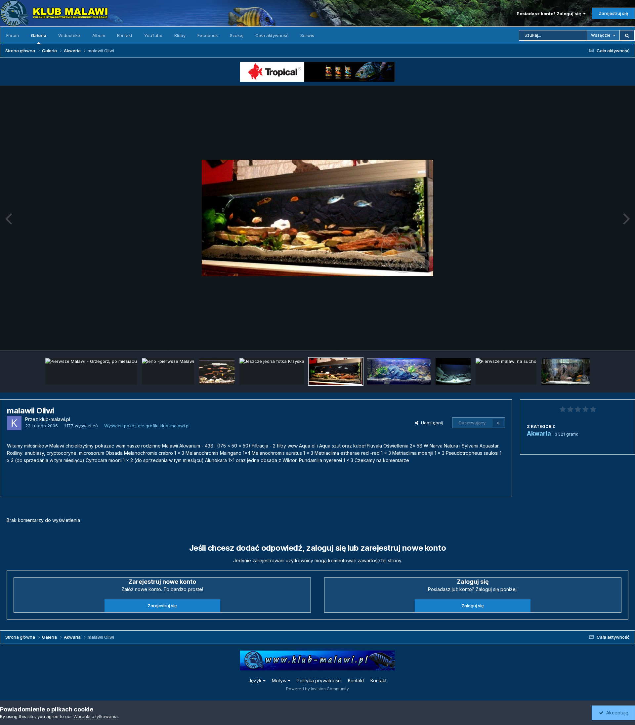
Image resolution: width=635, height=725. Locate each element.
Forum (12, 35)
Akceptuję (616, 712)
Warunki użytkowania (95, 716)
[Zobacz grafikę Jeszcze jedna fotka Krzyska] (271, 371)
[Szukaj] (627, 35)
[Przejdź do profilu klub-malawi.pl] (14, 423)
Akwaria (539, 433)
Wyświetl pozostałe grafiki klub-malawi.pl (147, 425)
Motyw (280, 680)
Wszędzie (601, 35)
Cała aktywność (271, 35)
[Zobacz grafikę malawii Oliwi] (335, 371)
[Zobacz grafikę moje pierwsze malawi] (453, 371)
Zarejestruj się (613, 13)
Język (255, 680)
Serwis (307, 35)
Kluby (180, 35)
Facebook (207, 35)
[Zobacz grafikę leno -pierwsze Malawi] (168, 371)
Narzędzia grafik (603, 338)
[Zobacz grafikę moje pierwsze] (565, 371)
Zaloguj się (472, 605)
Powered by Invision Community (317, 688)
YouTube (153, 35)
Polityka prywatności (319, 680)
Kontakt (124, 35)
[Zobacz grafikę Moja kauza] (399, 371)
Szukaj (236, 35)
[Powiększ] (317, 218)
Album (98, 35)
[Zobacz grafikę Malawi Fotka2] (216, 371)
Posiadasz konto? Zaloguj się (550, 13)
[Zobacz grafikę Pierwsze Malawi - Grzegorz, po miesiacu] (91, 371)
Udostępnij (430, 422)
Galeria (38, 35)
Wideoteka (69, 35)
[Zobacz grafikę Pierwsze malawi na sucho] (506, 371)
